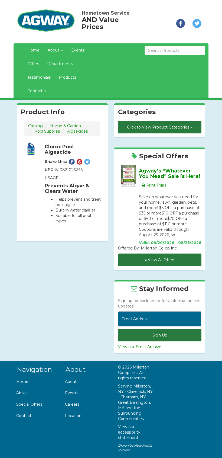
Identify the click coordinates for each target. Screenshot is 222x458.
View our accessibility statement (129, 432)
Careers (72, 404)
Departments (60, 63)
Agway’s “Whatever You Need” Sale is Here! (169, 173)
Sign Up (159, 335)
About (22, 392)
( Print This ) (152, 185)
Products (67, 77)
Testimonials (39, 77)
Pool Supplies (47, 131)
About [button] (54, 50)
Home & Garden (65, 125)
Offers (33, 63)
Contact (23, 415)
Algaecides (77, 131)
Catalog (35, 125)
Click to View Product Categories (158, 127)
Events (77, 50)
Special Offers (29, 404)
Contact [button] (35, 90)
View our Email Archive (139, 346)
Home (33, 50)
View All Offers (161, 259)
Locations (74, 415)
